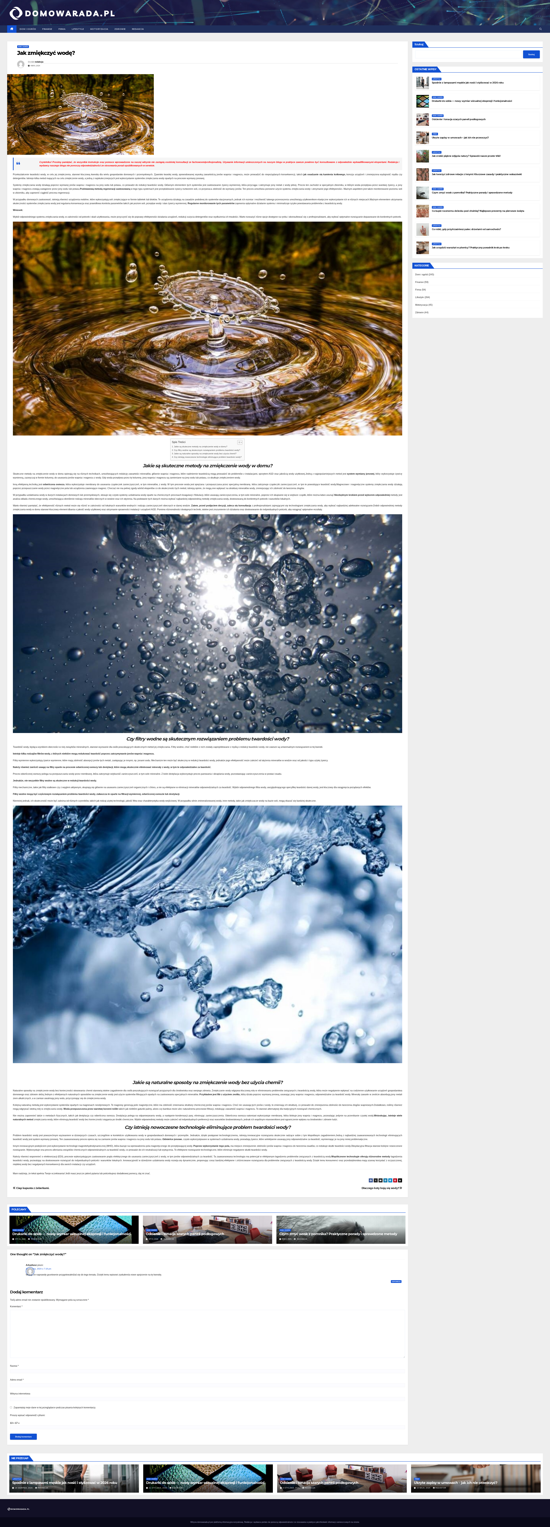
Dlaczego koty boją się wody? (380, 1188)
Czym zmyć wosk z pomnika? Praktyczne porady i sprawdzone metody (338, 1234)
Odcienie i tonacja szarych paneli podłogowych (185, 1234)
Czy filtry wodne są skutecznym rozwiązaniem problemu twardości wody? (207, 450)
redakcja (39, 62)
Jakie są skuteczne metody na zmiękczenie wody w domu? (200, 446)
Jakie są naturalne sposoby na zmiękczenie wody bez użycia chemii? (205, 453)
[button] (540, 29)
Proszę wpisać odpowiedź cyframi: (27, 1415)
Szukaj (419, 44)
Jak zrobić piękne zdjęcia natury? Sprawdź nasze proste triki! (466, 156)
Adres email (17, 1380)
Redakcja (138, 29)
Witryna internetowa (20, 1393)
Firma (62, 29)
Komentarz (16, 1306)
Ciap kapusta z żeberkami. (32, 1188)
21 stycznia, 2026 (158, 1488)
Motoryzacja (99, 29)
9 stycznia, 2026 (291, 1488)
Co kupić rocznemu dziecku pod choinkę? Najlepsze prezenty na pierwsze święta (478, 211)
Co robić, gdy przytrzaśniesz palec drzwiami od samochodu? (466, 229)
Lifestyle (78, 29)
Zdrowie (120, 29)
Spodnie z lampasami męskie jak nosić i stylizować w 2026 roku (468, 82)
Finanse (47, 29)
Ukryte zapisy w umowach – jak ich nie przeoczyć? (460, 137)
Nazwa (14, 1366)
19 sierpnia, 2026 (24, 1488)
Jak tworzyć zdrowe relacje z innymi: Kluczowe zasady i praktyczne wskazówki (477, 174)
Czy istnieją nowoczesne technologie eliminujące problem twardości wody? (208, 457)
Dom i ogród (28, 29)
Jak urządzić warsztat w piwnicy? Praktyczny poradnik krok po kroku (470, 247)
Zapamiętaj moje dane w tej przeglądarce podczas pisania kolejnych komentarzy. (55, 1407)
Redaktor (36, 1239)
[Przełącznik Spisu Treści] (238, 442)
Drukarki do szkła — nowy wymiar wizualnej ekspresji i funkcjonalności (71, 1234)
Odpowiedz (396, 1281)
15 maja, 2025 (424, 1488)
